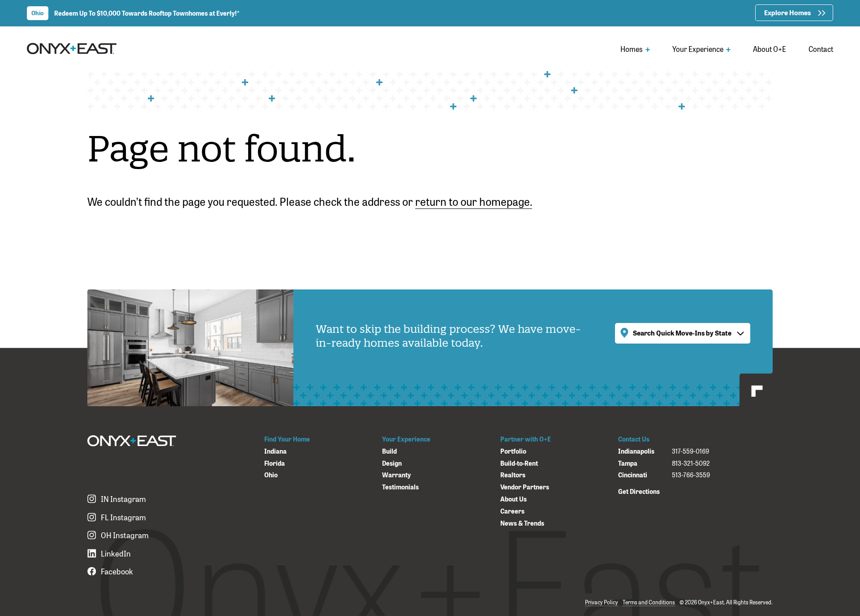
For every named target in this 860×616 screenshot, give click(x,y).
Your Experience (698, 48)
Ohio (271, 475)
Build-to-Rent (519, 463)
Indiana (275, 451)
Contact (820, 48)
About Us (513, 499)
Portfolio (513, 451)
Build (389, 451)
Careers (512, 511)
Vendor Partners (524, 487)
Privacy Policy (601, 602)
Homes (632, 48)
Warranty (396, 475)
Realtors (512, 475)
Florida (274, 463)
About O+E (769, 48)
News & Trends (522, 523)
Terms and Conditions (649, 602)
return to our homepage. (473, 201)
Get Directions (639, 491)
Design (392, 463)
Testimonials (400, 487)
